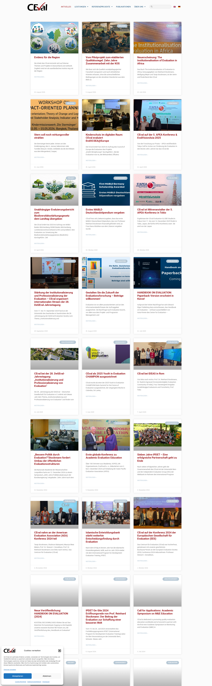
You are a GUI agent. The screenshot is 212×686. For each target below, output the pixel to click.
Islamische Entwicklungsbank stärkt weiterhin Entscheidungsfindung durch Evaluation (103, 537)
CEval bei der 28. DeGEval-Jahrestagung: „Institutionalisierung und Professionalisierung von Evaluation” (49, 379)
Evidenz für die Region (47, 57)
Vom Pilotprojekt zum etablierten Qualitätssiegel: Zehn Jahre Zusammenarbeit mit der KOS (105, 60)
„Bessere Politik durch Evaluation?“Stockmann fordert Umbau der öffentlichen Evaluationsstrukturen (52, 459)
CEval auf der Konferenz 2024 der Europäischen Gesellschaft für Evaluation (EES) (156, 535)
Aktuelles (66, 7)
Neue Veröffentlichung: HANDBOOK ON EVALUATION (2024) (51, 613)
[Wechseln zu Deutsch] (179, 6)
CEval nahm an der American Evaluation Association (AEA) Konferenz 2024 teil (51, 535)
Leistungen (80, 7)
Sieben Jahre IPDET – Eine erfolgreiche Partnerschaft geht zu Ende (157, 457)
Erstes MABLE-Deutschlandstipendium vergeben (105, 211)
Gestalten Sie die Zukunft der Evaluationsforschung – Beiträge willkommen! (104, 295)
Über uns (138, 7)
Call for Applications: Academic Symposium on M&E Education (155, 612)
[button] (59, 650)
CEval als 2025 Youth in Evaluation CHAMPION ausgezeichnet (105, 375)
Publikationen (123, 7)
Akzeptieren (17, 676)
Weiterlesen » (39, 77)
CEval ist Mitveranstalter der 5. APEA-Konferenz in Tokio (155, 211)
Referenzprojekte (101, 7)
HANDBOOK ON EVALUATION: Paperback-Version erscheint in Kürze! (155, 295)
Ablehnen (47, 676)
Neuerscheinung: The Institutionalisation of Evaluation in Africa (157, 60)
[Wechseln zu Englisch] (174, 6)
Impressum (46, 682)
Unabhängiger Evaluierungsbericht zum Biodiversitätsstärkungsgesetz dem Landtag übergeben (54, 214)
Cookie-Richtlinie (20, 682)
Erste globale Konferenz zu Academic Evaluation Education (104, 456)
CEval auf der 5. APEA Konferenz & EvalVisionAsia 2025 (157, 136)
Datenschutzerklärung (34, 682)
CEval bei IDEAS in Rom (150, 373)
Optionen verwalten (10, 669)
